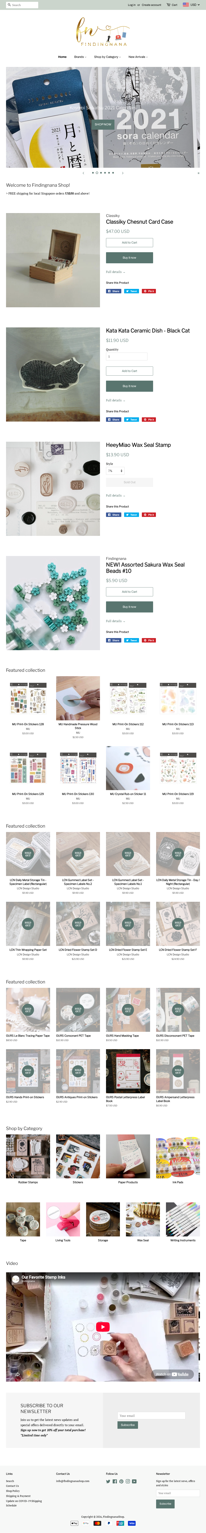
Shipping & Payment (18, 1496)
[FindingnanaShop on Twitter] (108, 1482)
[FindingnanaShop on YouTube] (134, 1482)
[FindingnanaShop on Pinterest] (121, 1482)
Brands (79, 56)
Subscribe (128, 1425)
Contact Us (12, 1486)
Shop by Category (106, 56)
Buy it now (129, 257)
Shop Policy (13, 1491)
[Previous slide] (83, 172)
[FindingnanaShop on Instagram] (128, 1482)
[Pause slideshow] (198, 172)
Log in (132, 4)
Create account (151, 4)
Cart (174, 4)
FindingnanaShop (113, 1516)
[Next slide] (122, 172)
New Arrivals (137, 56)
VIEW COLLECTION (73, 124)
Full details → (116, 272)
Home (62, 56)
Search (10, 1481)
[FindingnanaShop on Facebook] (114, 1482)
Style (109, 464)
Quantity (112, 349)
